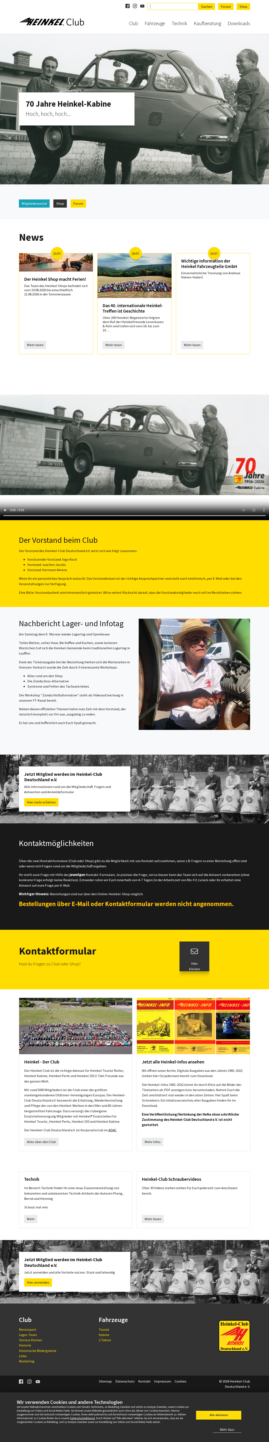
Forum (78, 203)
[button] (10, 109)
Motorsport (27, 1329)
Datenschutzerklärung (82, 1418)
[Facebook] (21, 1381)
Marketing (26, 1361)
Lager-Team (28, 1334)
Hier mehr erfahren (41, 802)
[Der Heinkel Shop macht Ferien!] (56, 262)
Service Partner (30, 1340)
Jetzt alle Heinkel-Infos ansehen (173, 1062)
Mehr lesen (35, 345)
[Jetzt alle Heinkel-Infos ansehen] (193, 1025)
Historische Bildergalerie (37, 1350)
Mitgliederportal (34, 203)
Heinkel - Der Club (41, 1062)
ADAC (112, 1130)
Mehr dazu (227, 1429)
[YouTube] (38, 1381)
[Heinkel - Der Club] (75, 1025)
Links (23, 1356)
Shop (60, 203)
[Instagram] (29, 1381)
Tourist (104, 1329)
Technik (31, 1179)
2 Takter (105, 1340)
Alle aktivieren (219, 1415)
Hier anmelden (38, 1282)
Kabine (104, 1334)
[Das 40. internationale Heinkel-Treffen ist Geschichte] (134, 275)
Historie (25, 1345)
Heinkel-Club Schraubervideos (171, 1179)
